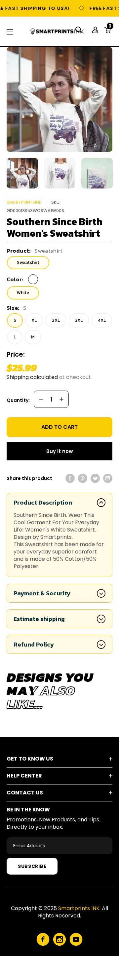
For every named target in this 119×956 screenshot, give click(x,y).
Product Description (43, 502)
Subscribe (32, 866)
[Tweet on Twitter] (95, 478)
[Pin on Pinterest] (82, 478)
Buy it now (59, 451)
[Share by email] (107, 478)
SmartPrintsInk (24, 202)
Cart (109, 28)
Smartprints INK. (79, 908)
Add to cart (59, 427)
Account (96, 30)
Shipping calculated (32, 377)
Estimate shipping (39, 619)
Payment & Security (42, 593)
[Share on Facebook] (70, 478)
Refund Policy (34, 644)
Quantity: (18, 400)
